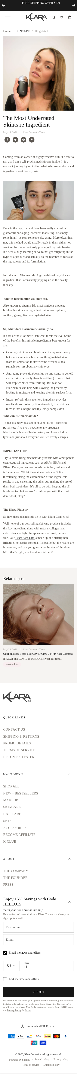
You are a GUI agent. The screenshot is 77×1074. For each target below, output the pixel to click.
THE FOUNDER (15, 877)
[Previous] (3, 5)
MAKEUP (10, 800)
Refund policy (42, 1059)
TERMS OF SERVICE (19, 750)
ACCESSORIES (15, 828)
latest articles (12, 664)
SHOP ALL (11, 786)
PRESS (8, 884)
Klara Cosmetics (32, 1054)
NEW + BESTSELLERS (20, 793)
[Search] (53, 17)
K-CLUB (9, 841)
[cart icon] (70, 17)
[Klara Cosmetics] (36, 17)
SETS (7, 821)
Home (6, 31)
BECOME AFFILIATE (19, 834)
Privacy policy (60, 1059)
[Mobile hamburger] (8, 17)
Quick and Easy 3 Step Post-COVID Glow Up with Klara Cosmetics (38, 654)
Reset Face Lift (25, 537)
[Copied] (32, 140)
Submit (38, 992)
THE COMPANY (15, 871)
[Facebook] (7, 140)
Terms (28, 1010)
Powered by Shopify (19, 1059)
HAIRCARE (12, 814)
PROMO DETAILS (17, 743)
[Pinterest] (23, 140)
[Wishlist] (62, 17)
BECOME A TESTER (18, 757)
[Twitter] (15, 140)
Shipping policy (51, 1064)
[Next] (73, 5)
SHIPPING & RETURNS (21, 736)
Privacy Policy (14, 1010)
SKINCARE (22, 31)
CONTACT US (14, 729)
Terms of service (30, 1064)
